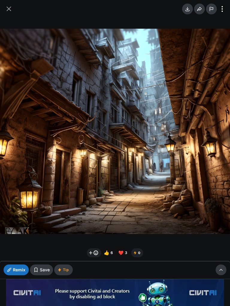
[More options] (222, 9)
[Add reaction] (94, 252)
